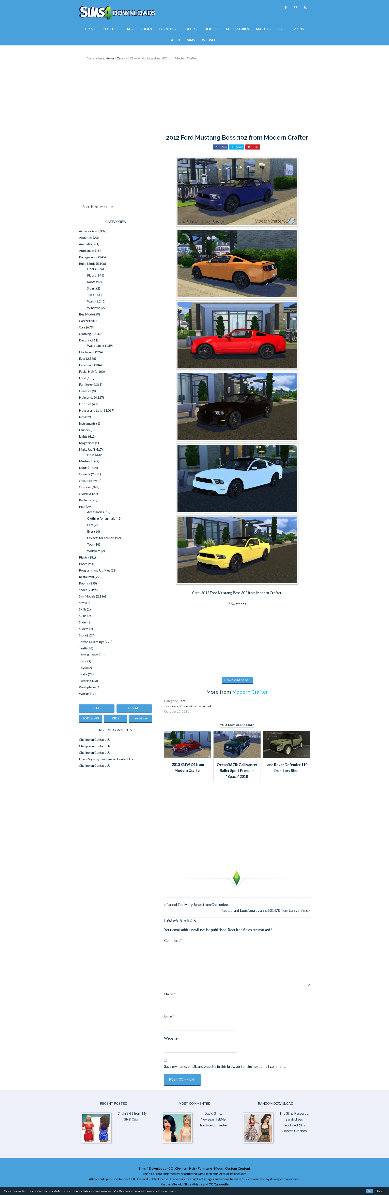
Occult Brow (88, 480)
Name (170, 994)
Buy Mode (86, 314)
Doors (91, 269)
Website (171, 1038)
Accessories (87, 231)
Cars (182, 701)
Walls (91, 301)
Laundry (84, 430)
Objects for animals (100, 538)
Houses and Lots (90, 410)
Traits (83, 674)
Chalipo (84, 739)
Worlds (84, 693)
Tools (83, 661)
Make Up (85, 449)
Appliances (86, 250)
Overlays (85, 493)
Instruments (87, 423)
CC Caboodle (219, 1184)
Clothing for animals (101, 518)
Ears (90, 525)
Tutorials (85, 681)
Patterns (85, 500)
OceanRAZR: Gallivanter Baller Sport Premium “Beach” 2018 (237, 770)
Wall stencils (96, 345)
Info (82, 417)
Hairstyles (86, 397)
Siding (91, 288)
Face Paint (86, 365)
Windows (93, 308)
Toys (90, 544)
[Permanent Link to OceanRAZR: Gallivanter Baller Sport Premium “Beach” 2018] (237, 756)
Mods (83, 467)
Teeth (83, 648)
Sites (82, 603)
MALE (96, 708)
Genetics (85, 391)
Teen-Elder (140, 718)
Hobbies (85, 404)
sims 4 (207, 706)
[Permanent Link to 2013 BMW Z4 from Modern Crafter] (187, 756)
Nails (90, 454)
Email (169, 1016)
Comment (173, 940)
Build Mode (87, 263)
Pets (82, 506)
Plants (83, 557)
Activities (85, 237)
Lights (83, 436)
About (380, 1191)
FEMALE (134, 708)
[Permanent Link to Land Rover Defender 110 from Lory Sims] (286, 756)
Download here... (237, 680)
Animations (87, 244)
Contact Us (102, 739)
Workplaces (87, 687)
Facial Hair (86, 371)
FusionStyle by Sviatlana (95, 759)
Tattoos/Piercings (91, 642)
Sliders (83, 629)
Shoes (83, 590)
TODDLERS (90, 718)
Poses (83, 564)
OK (370, 1191)
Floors (91, 275)
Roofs (91, 282)
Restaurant (86, 577)
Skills (82, 609)
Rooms (84, 583)
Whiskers (93, 551)
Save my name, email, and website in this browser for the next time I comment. (225, 1066)
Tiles (90, 295)
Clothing (85, 334)
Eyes (82, 358)
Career (84, 321)
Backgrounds (88, 257)
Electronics (87, 352)
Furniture (85, 384)
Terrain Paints (88, 655)
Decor (83, 340)
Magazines (86, 443)
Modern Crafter (250, 692)
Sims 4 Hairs (193, 1184)
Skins (82, 616)
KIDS (115, 718)
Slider (83, 622)
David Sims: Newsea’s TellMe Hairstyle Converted (213, 1119)
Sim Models (87, 596)
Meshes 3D (87, 461)
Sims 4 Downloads (117, 12)
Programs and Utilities (94, 570)
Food (82, 378)
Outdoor (85, 487)
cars (175, 706)
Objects (84, 474)
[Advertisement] (194, 97)
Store (83, 635)
